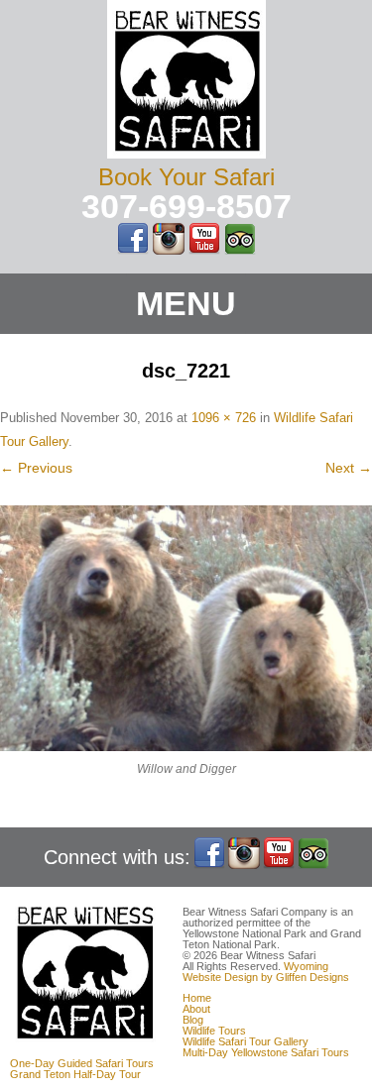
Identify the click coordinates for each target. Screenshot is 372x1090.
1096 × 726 (223, 417)
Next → (348, 468)
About (196, 1009)
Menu (186, 303)
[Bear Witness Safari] (186, 154)
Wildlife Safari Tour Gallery (246, 1041)
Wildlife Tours (214, 1030)
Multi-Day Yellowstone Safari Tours (266, 1052)
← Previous (36, 468)
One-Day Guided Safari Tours (82, 1063)
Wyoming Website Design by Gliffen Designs (266, 971)
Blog (193, 1020)
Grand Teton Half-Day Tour (75, 1074)
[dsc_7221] (186, 628)
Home (197, 998)
